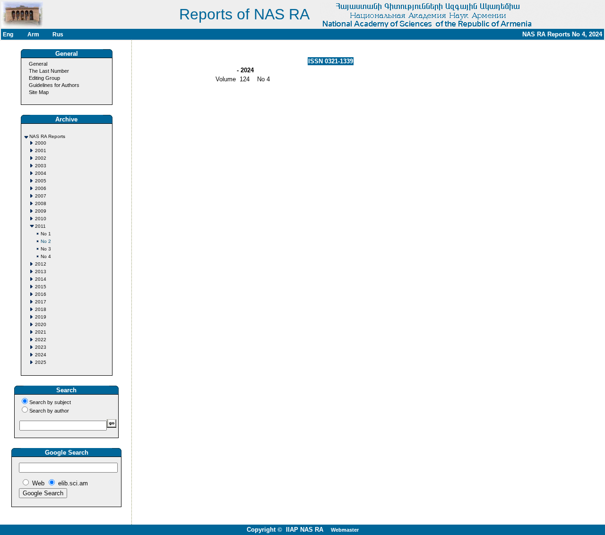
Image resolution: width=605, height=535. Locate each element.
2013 (40, 271)
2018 (40, 309)
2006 (40, 188)
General (38, 64)
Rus (57, 34)
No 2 (46, 241)
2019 (40, 316)
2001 (40, 150)
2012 (40, 264)
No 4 (46, 256)
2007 (40, 195)
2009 (40, 211)
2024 (40, 354)
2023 (40, 347)
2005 (40, 180)
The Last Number (49, 71)
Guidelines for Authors (54, 85)
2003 (40, 165)
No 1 (46, 233)
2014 (40, 279)
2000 (40, 143)
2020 (40, 324)
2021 (40, 332)
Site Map (39, 92)
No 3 (46, 248)
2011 (40, 226)
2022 (40, 339)
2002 (40, 158)
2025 (40, 362)
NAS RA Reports (47, 136)
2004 (40, 173)
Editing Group (44, 78)
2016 (40, 294)
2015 (40, 286)
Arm (33, 34)
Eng (8, 34)
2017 (40, 301)
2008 (40, 203)
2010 (40, 218)
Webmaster (345, 530)
